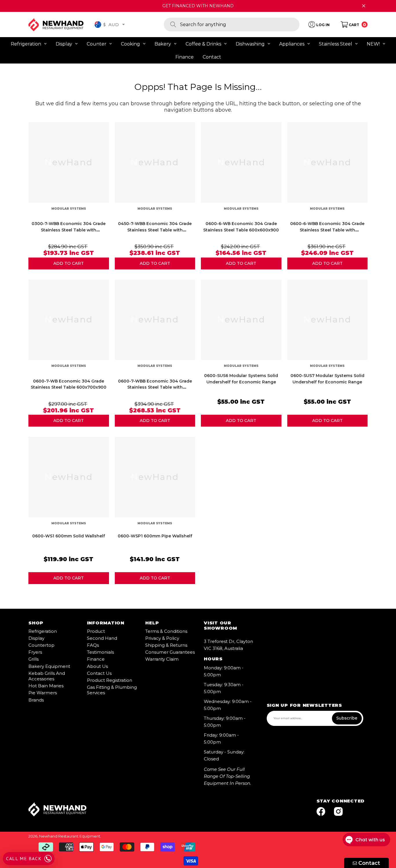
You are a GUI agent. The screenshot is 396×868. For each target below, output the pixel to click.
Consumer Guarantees (170, 652)
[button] (123, 24)
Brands (36, 700)
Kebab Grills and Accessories (46, 676)
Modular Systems (68, 209)
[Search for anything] (231, 24)
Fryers (35, 652)
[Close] (364, 5)
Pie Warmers (42, 692)
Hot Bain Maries (45, 685)
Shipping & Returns (166, 645)
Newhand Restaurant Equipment (69, 836)
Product (96, 631)
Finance (96, 659)
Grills (33, 659)
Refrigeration (42, 631)
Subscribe (346, 718)
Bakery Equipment (49, 666)
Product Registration (109, 680)
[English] (98, 24)
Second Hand (102, 638)
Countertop (41, 645)
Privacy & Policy (162, 638)
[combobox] (239, 24)
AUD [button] (111, 24)
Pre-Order (68, 263)
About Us (97, 666)
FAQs (93, 645)
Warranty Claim (162, 659)
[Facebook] (321, 812)
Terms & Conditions (166, 631)
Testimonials (100, 652)
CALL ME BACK (23, 858)
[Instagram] (338, 812)
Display (36, 638)
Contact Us (99, 673)
